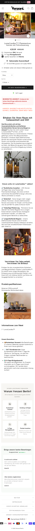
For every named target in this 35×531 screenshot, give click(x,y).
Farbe (4, 71)
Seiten (17, 497)
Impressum (17, 502)
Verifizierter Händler (17, 506)
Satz (4, 79)
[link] (17, 469)
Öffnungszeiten (17, 510)
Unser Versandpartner (17, 514)
